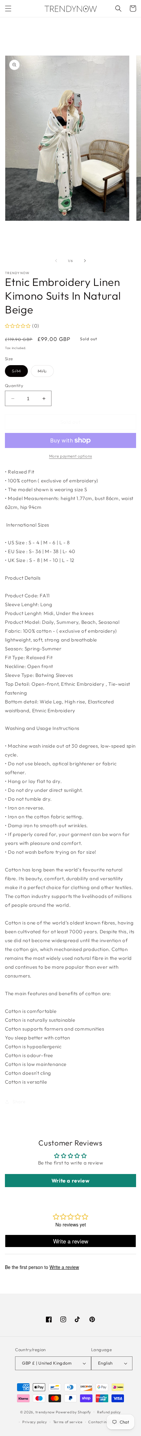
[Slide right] (85, 260)
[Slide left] (56, 260)
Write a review (70, 1180)
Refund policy (109, 1412)
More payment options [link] (70, 456)
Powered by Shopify (73, 1411)
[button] (8, 8)
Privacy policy (34, 1422)
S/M (20, 372)
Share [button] (19, 1102)
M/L (46, 372)
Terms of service (68, 1422)
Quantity (14, 385)
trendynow (45, 1411)
